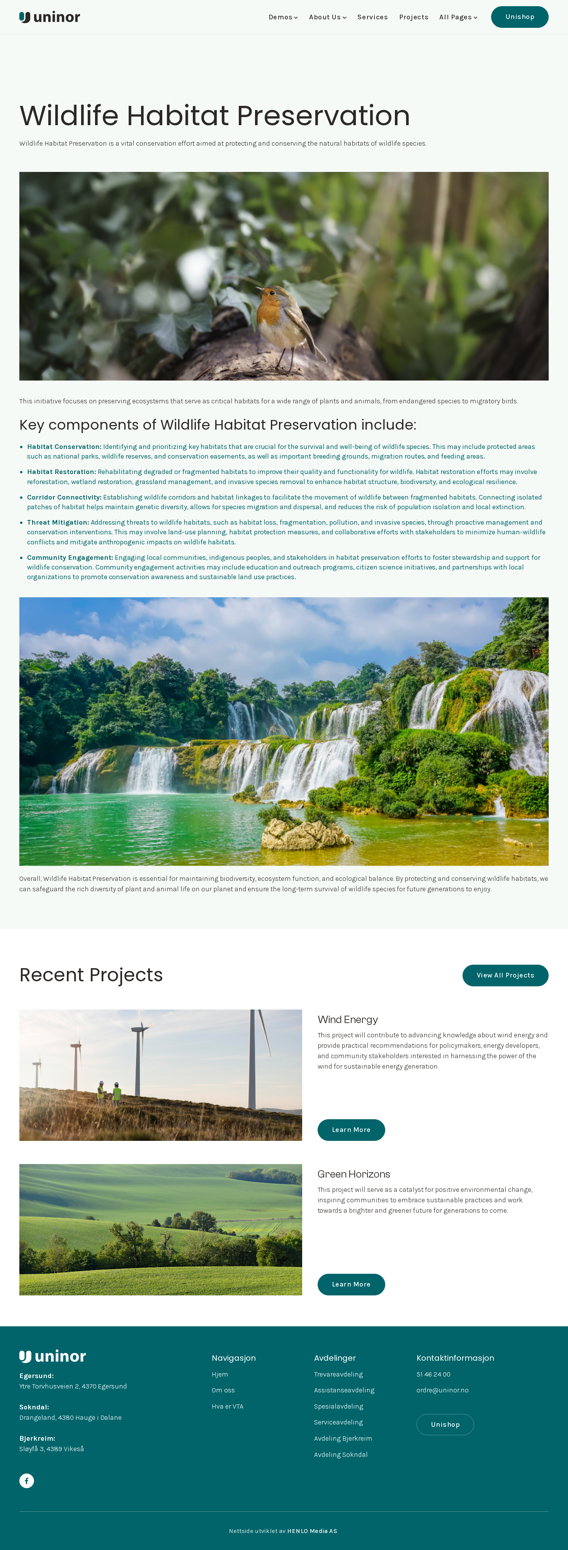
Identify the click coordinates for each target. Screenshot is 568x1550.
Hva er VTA (227, 1406)
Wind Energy (348, 1019)
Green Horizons (354, 1174)
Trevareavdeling (338, 1374)
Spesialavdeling (338, 1406)
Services (372, 17)
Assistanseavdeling (344, 1390)
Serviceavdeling (338, 1422)
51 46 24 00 (434, 1374)
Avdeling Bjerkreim (343, 1438)
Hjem (220, 1374)
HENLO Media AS (312, 1531)
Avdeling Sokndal (341, 1454)
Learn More (351, 1129)
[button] (283, 17)
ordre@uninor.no (443, 1390)
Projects (414, 17)
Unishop (520, 16)
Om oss (223, 1390)
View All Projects (506, 975)
